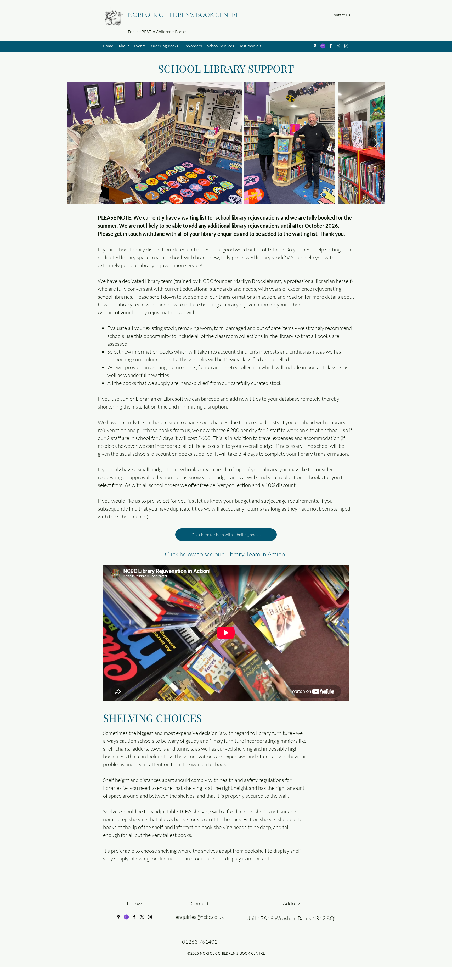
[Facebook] (330, 46)
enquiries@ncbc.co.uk (200, 917)
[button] (124, 46)
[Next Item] (376, 143)
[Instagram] (346, 46)
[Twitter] (338, 46)
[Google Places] (315, 46)
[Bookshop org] (322, 46)
